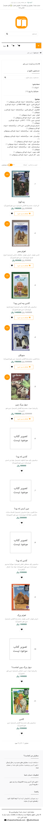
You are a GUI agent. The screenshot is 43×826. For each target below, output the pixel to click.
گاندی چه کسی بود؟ (21, 303)
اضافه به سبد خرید (22, 213)
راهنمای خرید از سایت (31, 801)
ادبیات (35, 87)
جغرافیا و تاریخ (31, 91)
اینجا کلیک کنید (12, 798)
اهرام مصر (21, 251)
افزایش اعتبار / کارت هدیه (12, 5)
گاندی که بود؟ (21, 456)
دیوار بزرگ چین (21, 404)
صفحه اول (31, 812)
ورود (4, 46)
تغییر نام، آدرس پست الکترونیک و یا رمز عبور (23, 782)
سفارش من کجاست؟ (27, 5)
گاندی (21, 719)
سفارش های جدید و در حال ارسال (17, 762)
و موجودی (4, 165)
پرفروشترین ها (13, 812)
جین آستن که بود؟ (21, 508)
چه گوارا (21, 202)
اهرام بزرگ (21, 615)
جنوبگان (21, 355)
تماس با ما (21, 7)
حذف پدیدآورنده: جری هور (30, 64)
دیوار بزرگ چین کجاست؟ (21, 667)
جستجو (36, 53)
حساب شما (37, 5)
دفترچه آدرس (33, 784)
